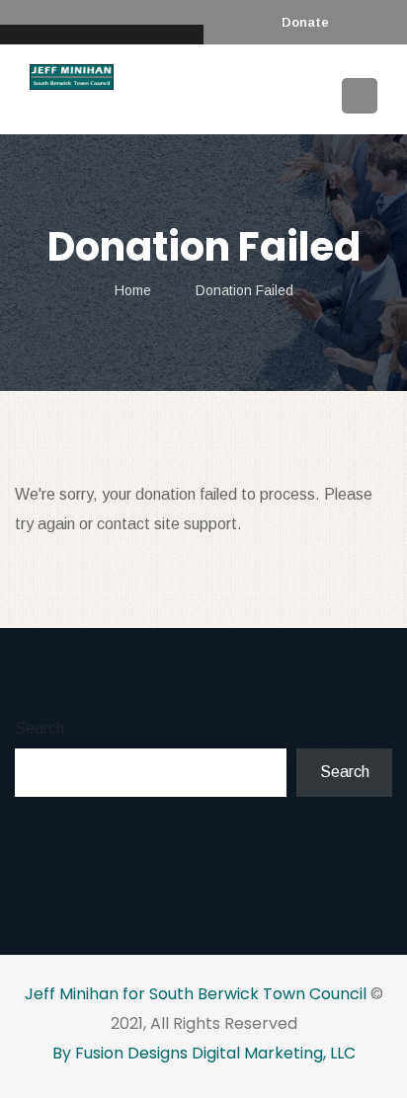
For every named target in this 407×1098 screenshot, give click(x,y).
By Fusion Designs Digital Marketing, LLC (204, 1053)
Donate (305, 22)
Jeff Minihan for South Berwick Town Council (195, 993)
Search (39, 728)
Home (133, 290)
